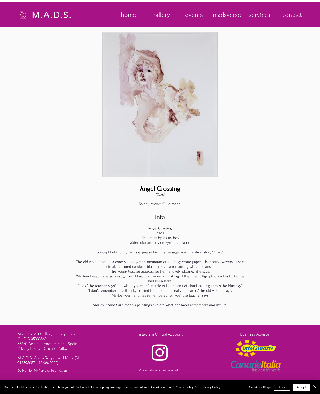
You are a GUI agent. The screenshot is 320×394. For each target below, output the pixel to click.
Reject (282, 387)
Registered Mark (59, 358)
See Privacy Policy (207, 387)
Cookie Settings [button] (260, 387)
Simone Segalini (170, 370)
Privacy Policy (28, 348)
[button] (161, 14)
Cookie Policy (55, 348)
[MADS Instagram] (160, 352)
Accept (301, 387)
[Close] (314, 387)
